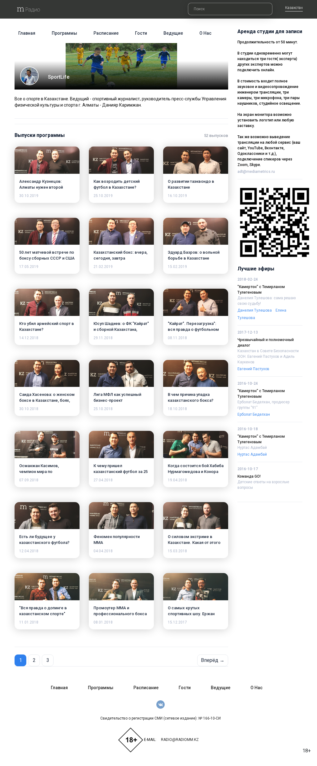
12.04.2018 (28, 551)
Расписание (106, 33)
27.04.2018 (103, 480)
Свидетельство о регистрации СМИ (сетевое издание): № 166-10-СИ (160, 718)
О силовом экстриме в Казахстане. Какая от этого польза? (194, 542)
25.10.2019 (103, 196)
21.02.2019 (103, 267)
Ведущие (173, 33)
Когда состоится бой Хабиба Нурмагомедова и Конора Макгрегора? (196, 471)
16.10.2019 (177, 196)
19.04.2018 (177, 480)
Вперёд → (212, 660)
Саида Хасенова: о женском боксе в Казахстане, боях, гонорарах (47, 400)
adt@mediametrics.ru (256, 171)
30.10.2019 (28, 196)
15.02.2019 (177, 267)
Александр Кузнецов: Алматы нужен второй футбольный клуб (41, 187)
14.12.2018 (28, 338)
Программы (64, 33)
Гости (141, 33)
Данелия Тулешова (254, 310)
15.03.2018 (177, 551)
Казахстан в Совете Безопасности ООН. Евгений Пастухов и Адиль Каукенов (268, 356)
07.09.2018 (28, 480)
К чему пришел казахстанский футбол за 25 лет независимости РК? (120, 471)
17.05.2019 (28, 267)
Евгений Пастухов (253, 369)
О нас (205, 33)
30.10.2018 (28, 409)
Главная (26, 33)
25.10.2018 (103, 409)
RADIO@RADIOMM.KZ (180, 740)
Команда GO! (249, 476)
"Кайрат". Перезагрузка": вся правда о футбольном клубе (193, 329)
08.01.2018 (103, 622)
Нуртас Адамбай (252, 447)
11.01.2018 (28, 622)
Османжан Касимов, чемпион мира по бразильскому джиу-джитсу (47, 471)
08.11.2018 (177, 338)
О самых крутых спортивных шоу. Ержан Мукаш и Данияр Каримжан (194, 614)
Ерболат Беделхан (253, 414)
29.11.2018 (103, 338)
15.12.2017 (177, 622)
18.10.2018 (177, 409)
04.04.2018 (103, 551)
